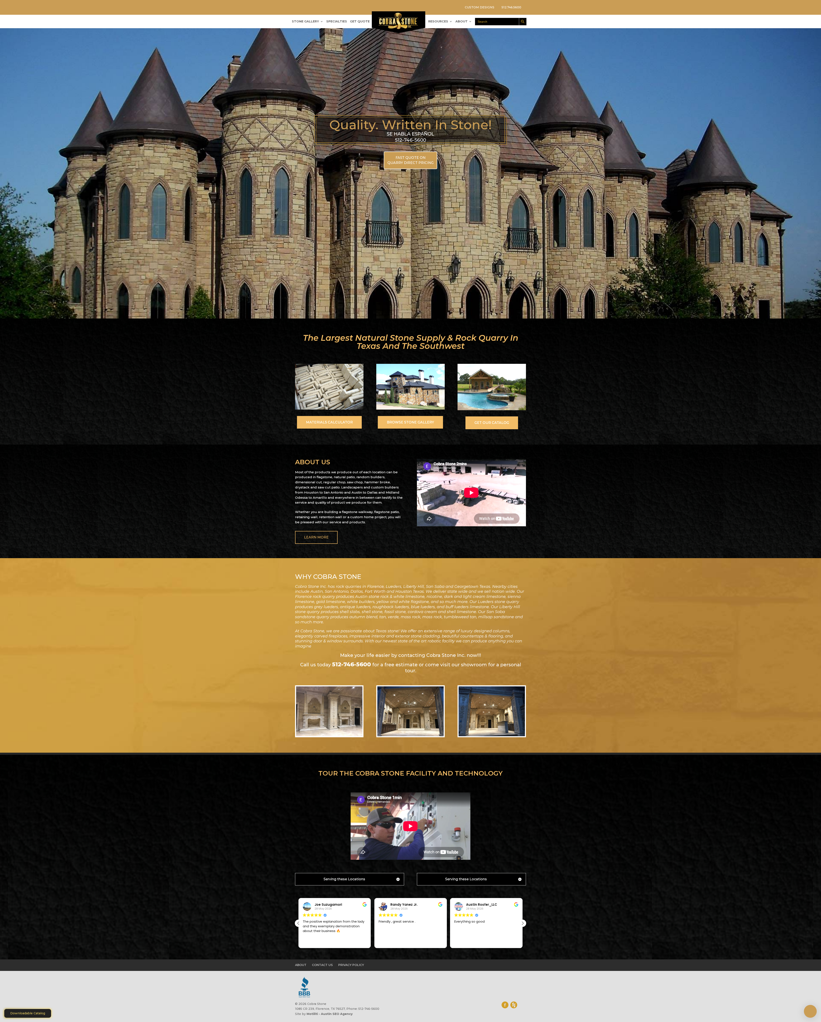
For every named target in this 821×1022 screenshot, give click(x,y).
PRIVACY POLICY (351, 965)
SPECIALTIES (336, 21)
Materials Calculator (329, 422)
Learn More (316, 537)
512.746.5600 (511, 7)
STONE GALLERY (305, 21)
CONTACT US (322, 965)
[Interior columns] (329, 735)
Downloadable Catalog (27, 1013)
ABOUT (461, 21)
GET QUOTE (360, 21)
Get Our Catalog (491, 423)
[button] (522, 923)
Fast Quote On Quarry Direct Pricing (410, 160)
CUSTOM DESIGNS (479, 7)
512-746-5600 (351, 664)
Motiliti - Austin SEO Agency (330, 1014)
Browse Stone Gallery (410, 422)
